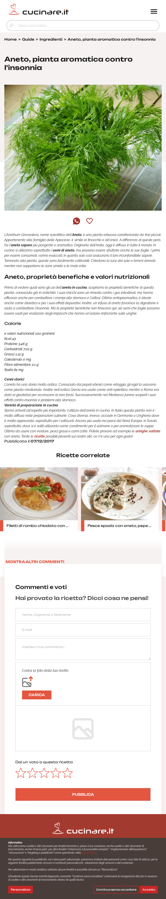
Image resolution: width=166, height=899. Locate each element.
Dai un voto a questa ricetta (44, 762)
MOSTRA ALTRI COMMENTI (35, 562)
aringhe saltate (148, 431)
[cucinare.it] (63, 9)
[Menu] (154, 12)
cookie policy (88, 852)
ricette (39, 436)
